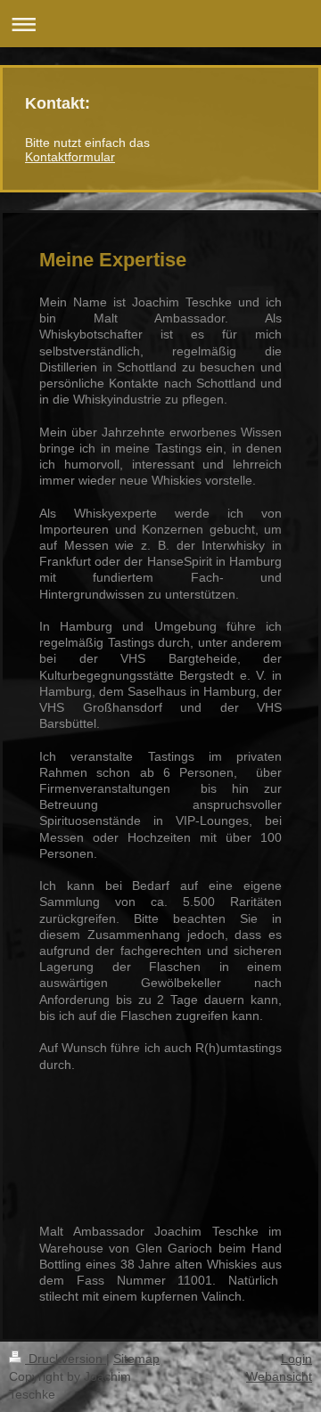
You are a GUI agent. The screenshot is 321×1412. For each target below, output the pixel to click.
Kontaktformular (70, 157)
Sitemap (136, 1358)
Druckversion (65, 1358)
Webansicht (279, 1376)
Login (296, 1358)
